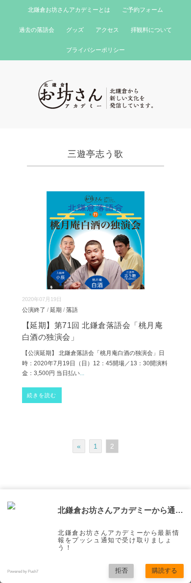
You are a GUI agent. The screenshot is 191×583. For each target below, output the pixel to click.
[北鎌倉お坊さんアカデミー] (95, 86)
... (82, 373)
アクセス (107, 29)
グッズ (75, 29)
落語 (72, 309)
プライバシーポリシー (95, 50)
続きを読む (42, 395)
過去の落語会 (36, 29)
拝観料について (151, 29)
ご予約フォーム (142, 9)
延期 (56, 309)
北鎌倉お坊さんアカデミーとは (69, 9)
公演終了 (34, 309)
